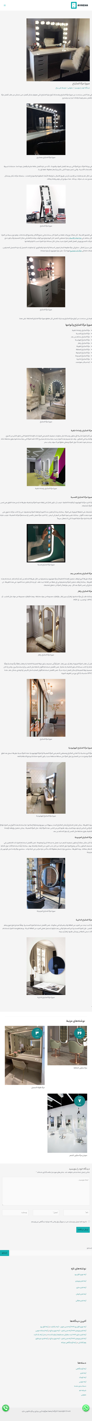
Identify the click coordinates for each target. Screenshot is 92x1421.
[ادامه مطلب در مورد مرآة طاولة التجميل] (25, 1055)
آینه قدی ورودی (80, 1281)
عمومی (70, 88)
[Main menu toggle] (4, 5)
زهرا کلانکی (82, 1342)
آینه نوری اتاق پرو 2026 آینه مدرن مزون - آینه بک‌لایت (68, 1326)
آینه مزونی (82, 1381)
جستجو (89, 1248)
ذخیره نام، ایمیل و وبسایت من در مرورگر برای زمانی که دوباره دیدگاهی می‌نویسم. (59, 1221)
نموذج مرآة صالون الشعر (78, 1155)
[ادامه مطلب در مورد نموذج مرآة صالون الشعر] (67, 1123)
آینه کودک (82, 1377)
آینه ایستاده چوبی (41, 1330)
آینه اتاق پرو (44, 1326)
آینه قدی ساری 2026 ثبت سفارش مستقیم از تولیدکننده (67, 1334)
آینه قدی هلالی (81, 1300)
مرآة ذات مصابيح (76, 250)
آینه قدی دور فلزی (41, 1338)
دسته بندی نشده (80, 1386)
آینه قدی (83, 1373)
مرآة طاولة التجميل (38, 1087)
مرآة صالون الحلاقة (80, 1068)
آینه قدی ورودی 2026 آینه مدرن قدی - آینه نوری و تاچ (68, 1330)
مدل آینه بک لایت (40, 1334)
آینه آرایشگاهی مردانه (68, 1342)
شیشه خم (82, 1390)
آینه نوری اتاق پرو (80, 1274)
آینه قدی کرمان (81, 1294)
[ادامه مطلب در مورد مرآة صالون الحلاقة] (67, 1045)
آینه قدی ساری (81, 1287)
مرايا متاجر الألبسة (75, 238)
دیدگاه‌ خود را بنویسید (82, 88)
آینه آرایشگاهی (81, 1368)
